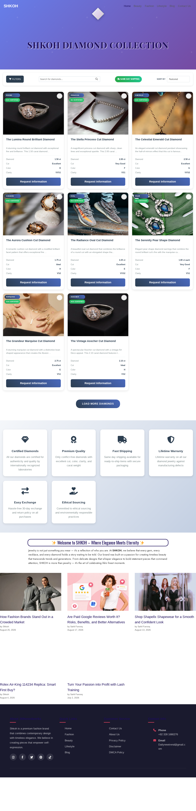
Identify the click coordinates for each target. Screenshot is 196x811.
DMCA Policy (116, 752)
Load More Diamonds (98, 403)
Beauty (138, 6)
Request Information (33, 181)
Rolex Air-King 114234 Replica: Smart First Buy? (28, 687)
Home (127, 6)
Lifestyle (162, 6)
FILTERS (16, 79)
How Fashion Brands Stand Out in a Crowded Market (26, 619)
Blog (172, 6)
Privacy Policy (117, 740)
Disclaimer (115, 746)
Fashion (149, 6)
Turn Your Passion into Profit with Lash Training (95, 687)
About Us (114, 734)
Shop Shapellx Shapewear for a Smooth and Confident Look (164, 619)
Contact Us (184, 6)
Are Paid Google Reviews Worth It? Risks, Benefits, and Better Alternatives (96, 619)
